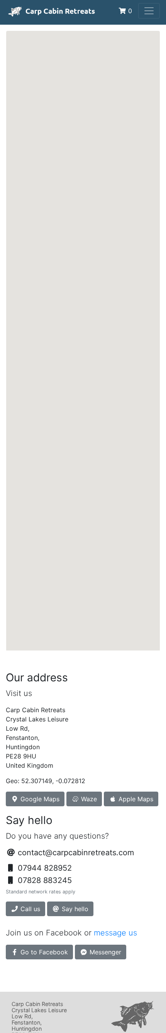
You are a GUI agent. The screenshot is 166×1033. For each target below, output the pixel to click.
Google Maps (39, 799)
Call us (29, 909)
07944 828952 (43, 868)
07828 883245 (43, 880)
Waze (88, 799)
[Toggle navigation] (149, 11)
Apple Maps (135, 799)
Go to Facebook (43, 952)
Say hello (74, 909)
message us (115, 932)
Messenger (104, 952)
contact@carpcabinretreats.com (76, 852)
